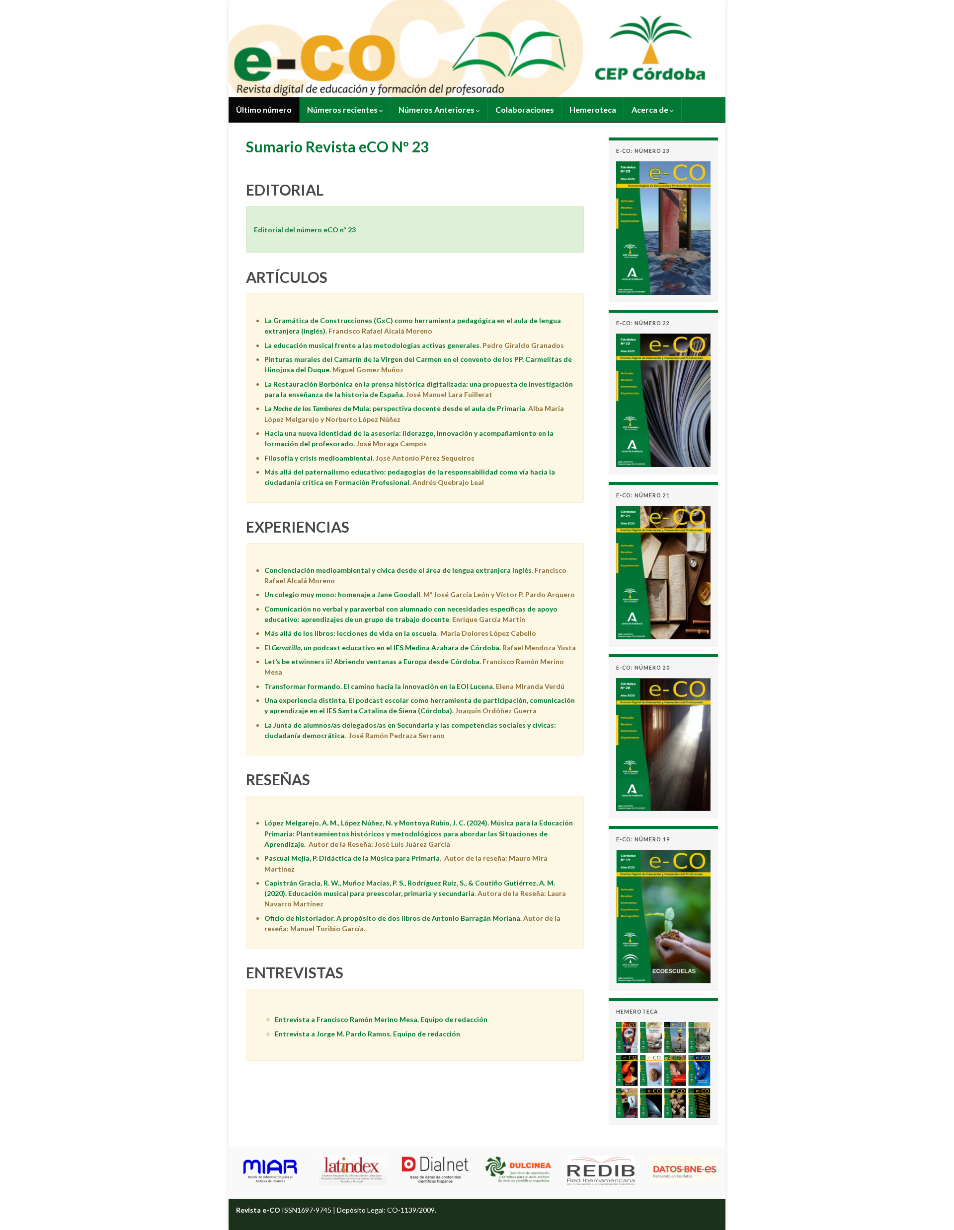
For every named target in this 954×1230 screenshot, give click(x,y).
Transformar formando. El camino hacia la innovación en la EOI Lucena (378, 686)
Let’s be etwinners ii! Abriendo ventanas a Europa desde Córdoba (371, 661)
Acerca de (651, 109)
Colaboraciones (524, 109)
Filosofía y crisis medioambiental (318, 458)
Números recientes (343, 109)
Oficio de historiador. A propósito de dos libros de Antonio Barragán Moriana (392, 918)
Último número (264, 109)
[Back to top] (931, 1207)
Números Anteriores (437, 109)
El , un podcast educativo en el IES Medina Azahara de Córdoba (381, 647)
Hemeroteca (592, 109)
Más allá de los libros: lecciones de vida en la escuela (350, 633)
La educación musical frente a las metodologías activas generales (371, 345)
